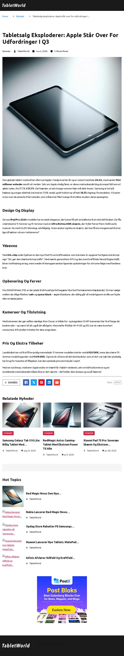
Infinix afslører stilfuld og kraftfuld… (50, 557)
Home (5, 16)
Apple (118, 382)
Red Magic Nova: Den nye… (43, 493)
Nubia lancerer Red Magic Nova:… (48, 511)
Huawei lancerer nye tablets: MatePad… (52, 542)
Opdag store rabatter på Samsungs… (50, 526)
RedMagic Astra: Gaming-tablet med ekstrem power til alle (60, 444)
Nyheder (20, 16)
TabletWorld (23, 51)
